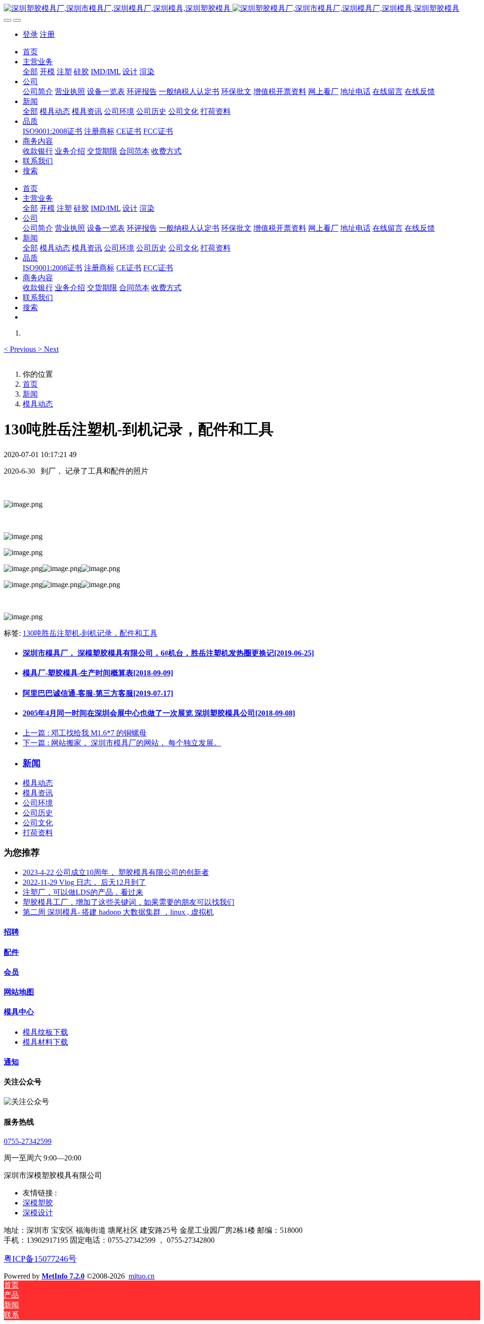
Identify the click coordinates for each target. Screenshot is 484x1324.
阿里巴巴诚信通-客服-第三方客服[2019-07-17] (98, 693)
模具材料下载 (45, 1042)
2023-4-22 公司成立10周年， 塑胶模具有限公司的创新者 (116, 872)
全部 (30, 72)
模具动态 (38, 404)
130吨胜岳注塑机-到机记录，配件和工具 (90, 633)
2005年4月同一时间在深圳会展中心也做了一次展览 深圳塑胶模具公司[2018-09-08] (159, 713)
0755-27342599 (28, 1141)
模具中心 (19, 1012)
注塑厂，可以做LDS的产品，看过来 (83, 892)
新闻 (30, 394)
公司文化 (38, 823)
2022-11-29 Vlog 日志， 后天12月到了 (84, 882)
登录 (30, 34)
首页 (30, 52)
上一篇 (85, 733)
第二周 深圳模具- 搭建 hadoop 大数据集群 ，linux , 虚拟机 (118, 912)
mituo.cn (142, 1276)
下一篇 (122, 743)
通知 (11, 1062)
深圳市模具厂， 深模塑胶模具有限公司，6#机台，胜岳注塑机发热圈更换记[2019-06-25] (168, 653)
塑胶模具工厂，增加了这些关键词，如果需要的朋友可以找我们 (128, 902)
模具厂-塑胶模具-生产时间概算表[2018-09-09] (98, 673)
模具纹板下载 (45, 1032)
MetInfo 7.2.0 (63, 1276)
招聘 (11, 932)
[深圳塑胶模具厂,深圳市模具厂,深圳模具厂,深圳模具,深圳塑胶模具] (242, 9)
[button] (21, 349)
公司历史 (38, 813)
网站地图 (19, 992)
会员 (11, 972)
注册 (47, 34)
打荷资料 (38, 833)
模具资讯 (38, 793)
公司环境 (38, 803)
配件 (11, 952)
